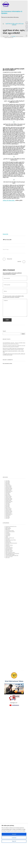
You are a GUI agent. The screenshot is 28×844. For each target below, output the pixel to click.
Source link (5, 234)
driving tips (7, 535)
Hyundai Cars (8, 541)
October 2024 (8, 500)
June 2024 (7, 504)
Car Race (7, 532)
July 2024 (7, 503)
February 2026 (8, 485)
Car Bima (13, 36)
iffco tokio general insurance (11, 542)
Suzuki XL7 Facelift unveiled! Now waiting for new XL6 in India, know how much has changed (14, 346)
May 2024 (7, 505)
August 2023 (8, 515)
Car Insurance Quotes (10, 531)
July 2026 (7, 480)
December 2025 (8, 488)
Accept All (14, 834)
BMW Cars (7, 529)
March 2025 (7, 495)
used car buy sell (8, 556)
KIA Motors (7, 546)
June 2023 (7, 517)
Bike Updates (8, 528)
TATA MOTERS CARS (9, 554)
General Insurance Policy (10, 539)
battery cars (7, 527)
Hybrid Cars (7, 540)
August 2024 (8, 502)
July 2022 (7, 518)
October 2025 (8, 490)
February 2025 (8, 496)
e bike (6, 536)
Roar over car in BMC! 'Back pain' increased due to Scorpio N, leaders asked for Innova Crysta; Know (13, 349)
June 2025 (7, 494)
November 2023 (8, 511)
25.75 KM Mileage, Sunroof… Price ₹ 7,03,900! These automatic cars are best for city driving (14, 343)
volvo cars (7, 557)
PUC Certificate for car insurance (12, 553)
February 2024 (8, 508)
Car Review (7, 533)
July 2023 (7, 516)
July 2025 (7, 493)
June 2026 (7, 481)
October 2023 (8, 512)
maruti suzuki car (8, 548)
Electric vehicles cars (9, 37)
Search (4, 331)
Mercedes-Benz (8, 549)
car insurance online (9, 530)
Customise (14, 837)
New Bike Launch (9, 550)
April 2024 (7, 506)
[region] (14, 833)
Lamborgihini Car (9, 547)
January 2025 (8, 497)
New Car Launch (8, 551)
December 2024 (8, 498)
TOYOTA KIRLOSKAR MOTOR (11, 555)
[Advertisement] (14, 53)
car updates (7, 534)
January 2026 (8, 486)
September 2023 (8, 513)
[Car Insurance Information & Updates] (5, 4)
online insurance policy (10, 552)
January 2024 (8, 509)
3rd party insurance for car (10, 526)
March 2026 (7, 484)
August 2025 (8, 492)
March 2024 (7, 507)
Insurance (7, 544)
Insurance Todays (9, 545)
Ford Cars (7, 538)
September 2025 (8, 491)
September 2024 (8, 501)
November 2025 (8, 489)
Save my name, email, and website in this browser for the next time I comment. (13, 297)
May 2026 (7, 482)
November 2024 (8, 499)
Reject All (14, 841)
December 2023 (8, 510)
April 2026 (7, 483)
